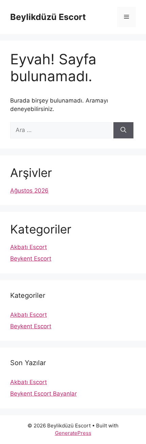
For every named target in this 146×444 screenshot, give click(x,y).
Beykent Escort (30, 258)
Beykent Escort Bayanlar (43, 393)
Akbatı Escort (28, 247)
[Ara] (123, 130)
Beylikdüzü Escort (48, 17)
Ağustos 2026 (29, 190)
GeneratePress (73, 433)
